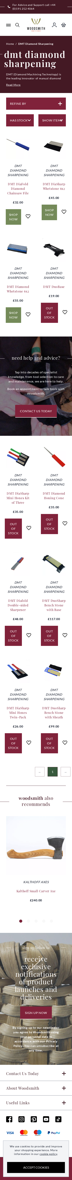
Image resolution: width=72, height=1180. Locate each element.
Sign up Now (36, 1012)
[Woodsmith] (36, 25)
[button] (20, 921)
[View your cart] (63, 25)
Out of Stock (49, 312)
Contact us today (36, 411)
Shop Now (13, 217)
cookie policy (48, 1154)
